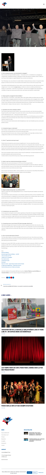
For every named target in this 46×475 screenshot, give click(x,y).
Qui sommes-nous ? (5, 434)
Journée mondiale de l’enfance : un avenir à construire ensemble (34, 440)
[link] (5, 252)
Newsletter (3, 438)
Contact (3, 445)
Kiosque (3, 436)
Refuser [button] (34, 472)
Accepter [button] (29, 472)
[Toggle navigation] (37, 4)
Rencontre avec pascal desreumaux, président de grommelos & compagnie (34, 434)
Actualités (3, 441)
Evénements (3, 443)
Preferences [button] (41, 472)
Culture (2, 40)
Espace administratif (5, 432)
